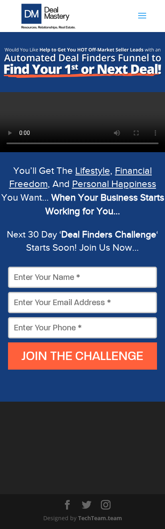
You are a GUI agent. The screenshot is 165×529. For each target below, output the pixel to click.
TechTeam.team (100, 518)
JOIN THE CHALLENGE (82, 356)
